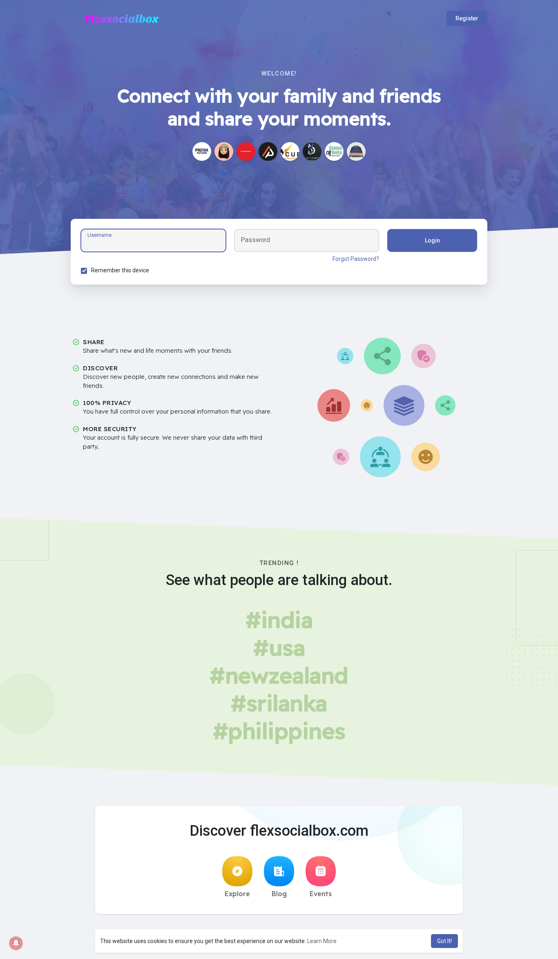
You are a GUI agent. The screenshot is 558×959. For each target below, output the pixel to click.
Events (321, 894)
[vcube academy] (290, 151)
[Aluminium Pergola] (312, 151)
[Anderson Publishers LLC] (268, 151)
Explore (237, 894)
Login (432, 240)
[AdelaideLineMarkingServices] (223, 151)
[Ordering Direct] (246, 151)
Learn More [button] (322, 941)
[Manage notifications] (15, 943)
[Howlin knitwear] (356, 151)
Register (466, 18)
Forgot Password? (356, 259)
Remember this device (120, 270)
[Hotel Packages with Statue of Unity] (334, 151)
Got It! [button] (444, 941)
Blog (279, 894)
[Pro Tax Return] (201, 151)
